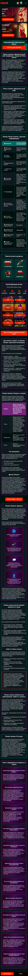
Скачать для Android (14, 47)
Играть (8, 299)
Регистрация (7, 973)
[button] (25, 970)
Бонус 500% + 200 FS (14, 499)
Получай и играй (8, 19)
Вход (20, 973)
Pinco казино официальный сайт (14, 333)
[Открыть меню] (25, 3)
